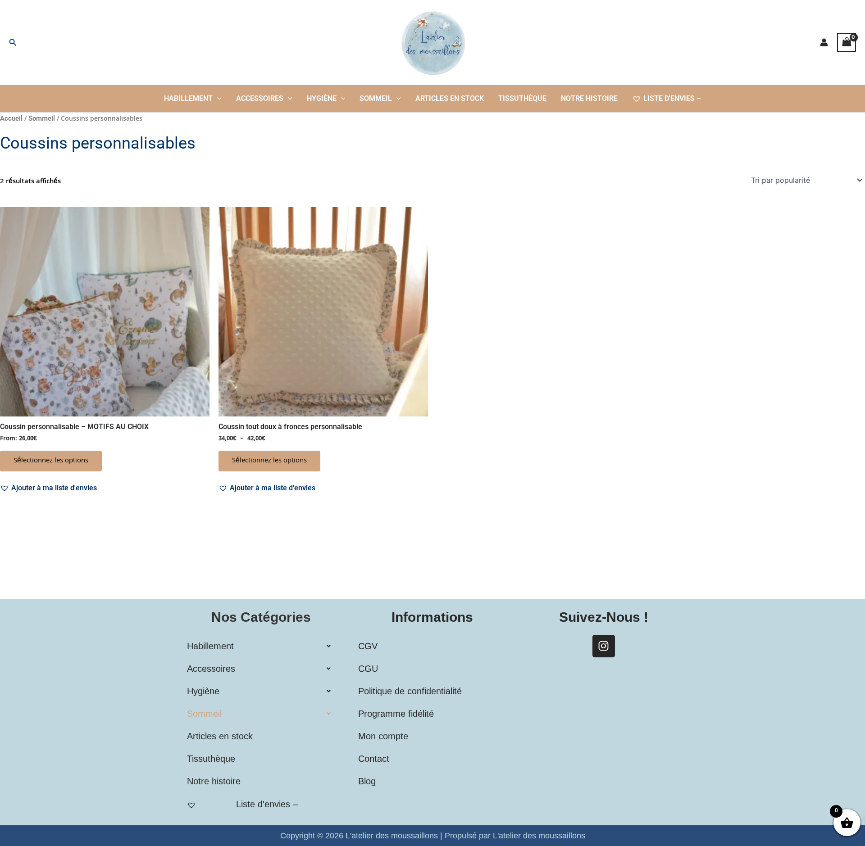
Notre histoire (589, 98)
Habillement (188, 98)
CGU (368, 669)
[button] (13, 42)
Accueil (11, 118)
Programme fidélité (396, 714)
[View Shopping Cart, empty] (846, 42)
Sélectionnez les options (51, 461)
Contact (373, 759)
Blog (367, 781)
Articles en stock (449, 98)
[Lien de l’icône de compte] (824, 42)
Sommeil (376, 98)
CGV (368, 646)
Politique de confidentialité (410, 691)
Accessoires (259, 98)
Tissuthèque (522, 98)
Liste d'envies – (672, 98)
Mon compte (383, 736)
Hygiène (322, 98)
